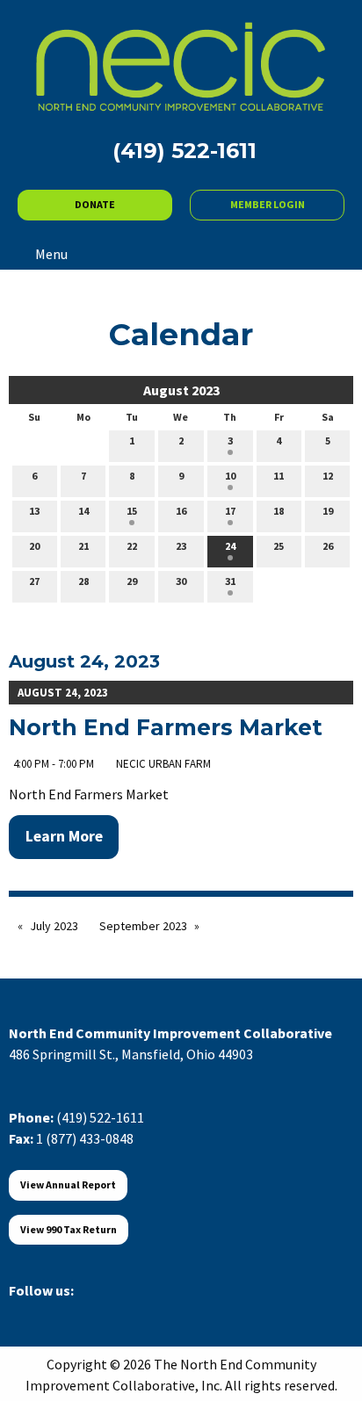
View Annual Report (68, 1184)
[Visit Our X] (51, 1310)
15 (132, 510)
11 (278, 475)
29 (132, 581)
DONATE (95, 204)
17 (230, 510)
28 (83, 581)
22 (132, 545)
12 (327, 475)
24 (230, 545)
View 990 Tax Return (68, 1229)
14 (83, 510)
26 (327, 545)
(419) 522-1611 (100, 1117)
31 (230, 581)
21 (83, 545)
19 (327, 510)
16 (181, 510)
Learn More (64, 836)
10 (230, 475)
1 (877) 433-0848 (85, 1138)
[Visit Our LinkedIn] (79, 1310)
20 (34, 545)
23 (181, 545)
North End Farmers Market (165, 727)
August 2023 (181, 390)
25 (278, 545)
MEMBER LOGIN (267, 204)
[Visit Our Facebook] (23, 1310)
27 (34, 581)
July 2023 (54, 926)
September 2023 (143, 926)
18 (278, 510)
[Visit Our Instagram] (107, 1310)
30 (181, 581)
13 (34, 510)
